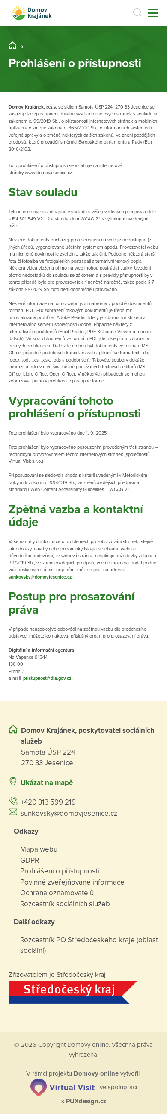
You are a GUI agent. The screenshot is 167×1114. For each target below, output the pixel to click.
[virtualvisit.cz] (62, 1086)
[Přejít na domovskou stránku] (32, 13)
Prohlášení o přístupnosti (59, 871)
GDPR (29, 860)
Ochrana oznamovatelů (57, 892)
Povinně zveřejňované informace (72, 882)
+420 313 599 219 (48, 802)
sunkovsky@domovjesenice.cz (40, 577)
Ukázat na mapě (47, 782)
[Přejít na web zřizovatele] (83, 992)
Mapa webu (38, 849)
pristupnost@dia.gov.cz (47, 678)
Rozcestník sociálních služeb (65, 903)
